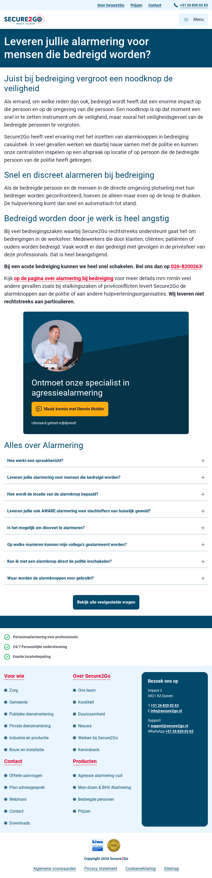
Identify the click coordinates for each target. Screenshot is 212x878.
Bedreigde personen (96, 799)
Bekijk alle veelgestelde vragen (106, 602)
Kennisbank (89, 749)
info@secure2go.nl (166, 711)
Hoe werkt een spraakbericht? (35, 460)
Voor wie (14, 676)
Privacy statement (100, 868)
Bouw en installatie (26, 749)
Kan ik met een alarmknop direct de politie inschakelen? (59, 561)
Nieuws (85, 725)
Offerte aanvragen (25, 775)
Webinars (17, 799)
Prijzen (136, 5)
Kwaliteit (86, 702)
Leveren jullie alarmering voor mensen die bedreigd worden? (64, 477)
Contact (154, 5)
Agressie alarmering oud (100, 775)
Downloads (19, 823)
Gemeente (18, 702)
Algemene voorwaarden (54, 868)
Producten (85, 761)
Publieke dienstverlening (31, 714)
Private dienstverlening (30, 725)
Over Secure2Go (110, 5)
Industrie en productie (29, 737)
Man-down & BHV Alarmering (104, 787)
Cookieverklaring (140, 868)
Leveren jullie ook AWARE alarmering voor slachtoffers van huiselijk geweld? (79, 511)
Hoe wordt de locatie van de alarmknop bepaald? (52, 494)
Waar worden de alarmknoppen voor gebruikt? (50, 578)
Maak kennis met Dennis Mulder (74, 408)
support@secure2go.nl (169, 726)
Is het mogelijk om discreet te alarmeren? (46, 527)
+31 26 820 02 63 (179, 731)
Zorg (13, 690)
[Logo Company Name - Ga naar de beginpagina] (24, 19)
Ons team (87, 690)
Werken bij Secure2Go (98, 737)
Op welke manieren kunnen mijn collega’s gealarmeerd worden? (67, 544)
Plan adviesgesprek (27, 787)
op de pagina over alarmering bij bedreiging (63, 278)
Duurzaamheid (91, 714)
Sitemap (171, 868)
